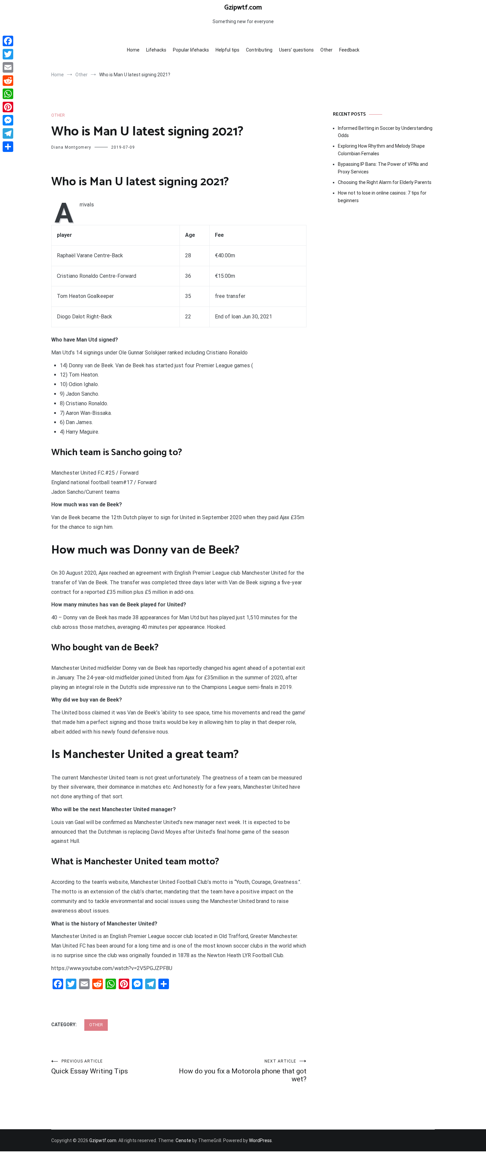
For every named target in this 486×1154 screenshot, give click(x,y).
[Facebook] (8, 41)
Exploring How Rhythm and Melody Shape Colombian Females (381, 149)
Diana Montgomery (71, 147)
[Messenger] (8, 120)
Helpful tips (227, 50)
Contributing (259, 50)
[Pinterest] (8, 107)
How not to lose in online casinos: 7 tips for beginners (382, 196)
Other (326, 50)
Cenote (183, 1140)
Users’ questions (296, 50)
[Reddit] (8, 80)
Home (133, 50)
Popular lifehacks (191, 50)
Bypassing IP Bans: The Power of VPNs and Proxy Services (383, 168)
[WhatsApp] (8, 93)
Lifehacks (156, 50)
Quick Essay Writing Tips (89, 1067)
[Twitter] (8, 54)
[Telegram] (8, 133)
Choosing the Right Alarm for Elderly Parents (384, 182)
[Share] (8, 146)
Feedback (349, 50)
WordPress (260, 1140)
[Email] (8, 67)
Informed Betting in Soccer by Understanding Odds (385, 132)
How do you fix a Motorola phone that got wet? (242, 1071)
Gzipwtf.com (243, 7)
